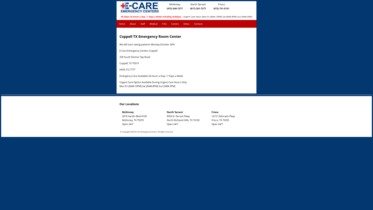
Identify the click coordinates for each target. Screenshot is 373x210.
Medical (154, 23)
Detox (186, 23)
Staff (142, 23)
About (133, 23)
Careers (175, 23)
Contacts (198, 23)
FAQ (164, 23)
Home (122, 23)
